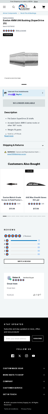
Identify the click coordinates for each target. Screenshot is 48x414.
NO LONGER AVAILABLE (24, 103)
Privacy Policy (26, 409)
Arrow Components (10, 13)
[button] (34, 295)
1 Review (21, 30)
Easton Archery (8, 18)
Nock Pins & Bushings (28, 13)
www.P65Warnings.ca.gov (16, 154)
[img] (4, 31)
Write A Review (24, 261)
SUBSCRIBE (37, 338)
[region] (22, 240)
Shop (36, 1)
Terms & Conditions (11, 409)
